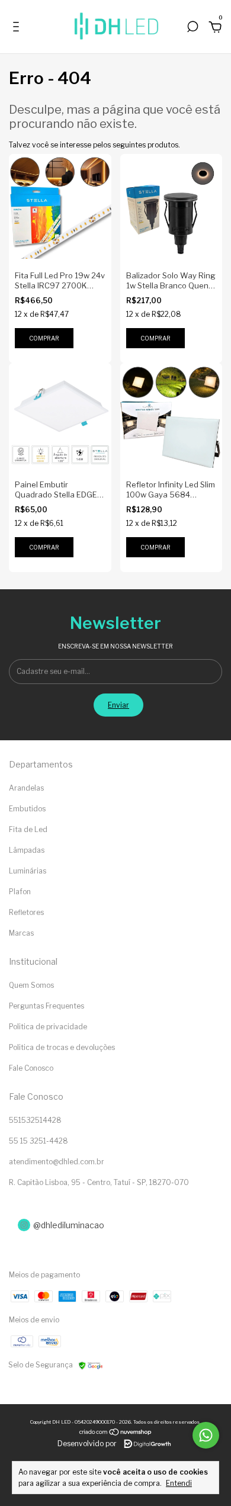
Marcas (21, 933)
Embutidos (27, 808)
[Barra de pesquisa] (192, 29)
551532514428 (35, 1120)
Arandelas (26, 787)
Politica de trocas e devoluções (62, 1047)
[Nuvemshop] (116, 1433)
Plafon (20, 891)
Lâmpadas (26, 850)
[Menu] (18, 29)
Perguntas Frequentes (46, 1005)
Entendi (179, 1483)
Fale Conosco (31, 1068)
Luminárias (27, 870)
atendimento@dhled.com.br (56, 1161)
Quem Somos (31, 985)
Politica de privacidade (48, 1026)
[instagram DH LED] (115, 1225)
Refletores (26, 912)
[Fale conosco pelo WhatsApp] (205, 1435)
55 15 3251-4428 (38, 1140)
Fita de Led (28, 829)
